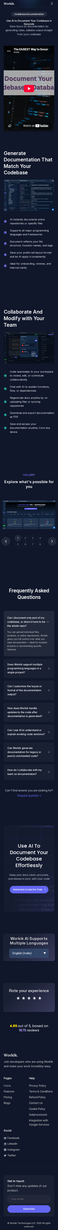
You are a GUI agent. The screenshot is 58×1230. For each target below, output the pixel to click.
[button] (6, 541)
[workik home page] (29, 1056)
